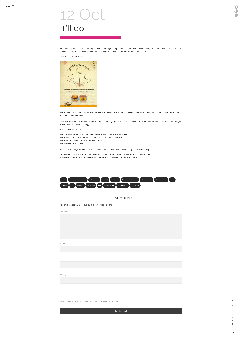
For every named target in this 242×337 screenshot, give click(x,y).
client (172, 180)
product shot (123, 185)
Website (63, 275)
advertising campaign (77, 180)
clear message (161, 180)
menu (8, 6)
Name (62, 243)
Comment (64, 212)
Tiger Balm (135, 185)
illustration (91, 185)
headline (80, 185)
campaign (115, 180)
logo (99, 185)
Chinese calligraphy (130, 180)
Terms (233, 299)
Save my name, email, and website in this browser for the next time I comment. (89, 301)
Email (62, 259)
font (72, 185)
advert (63, 180)
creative (64, 185)
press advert (109, 185)
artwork (105, 180)
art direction (94, 180)
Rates (233, 304)
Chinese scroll (146, 180)
